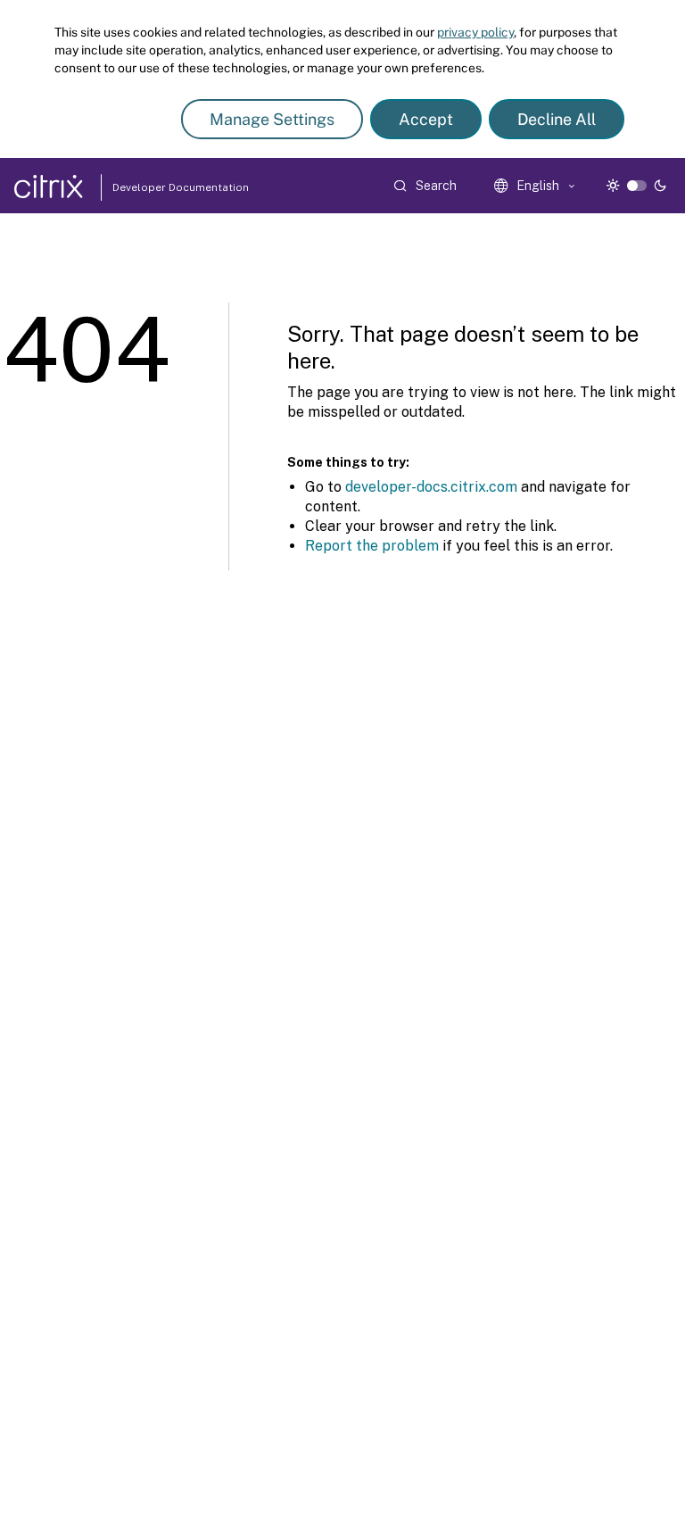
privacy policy (475, 32)
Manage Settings (272, 119)
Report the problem (372, 545)
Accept (426, 119)
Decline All (556, 119)
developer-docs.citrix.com (431, 486)
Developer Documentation (152, 187)
